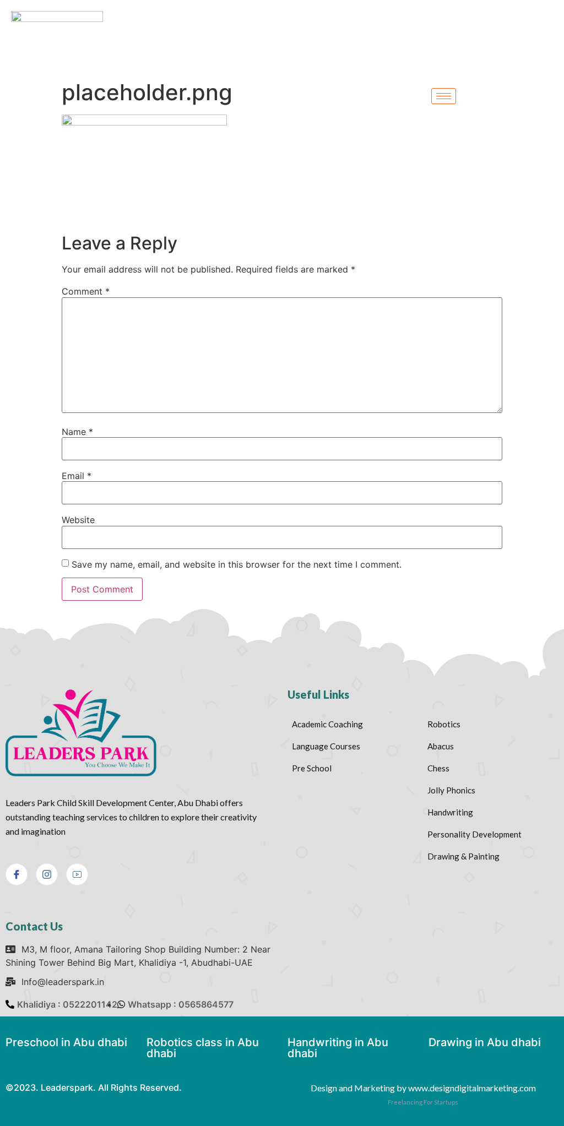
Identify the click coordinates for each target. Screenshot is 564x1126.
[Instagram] (47, 874)
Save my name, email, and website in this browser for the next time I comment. (237, 564)
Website (78, 519)
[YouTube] (77, 874)
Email (76, 475)
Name (77, 431)
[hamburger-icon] (443, 96)
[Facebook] (17, 874)
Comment (86, 291)
